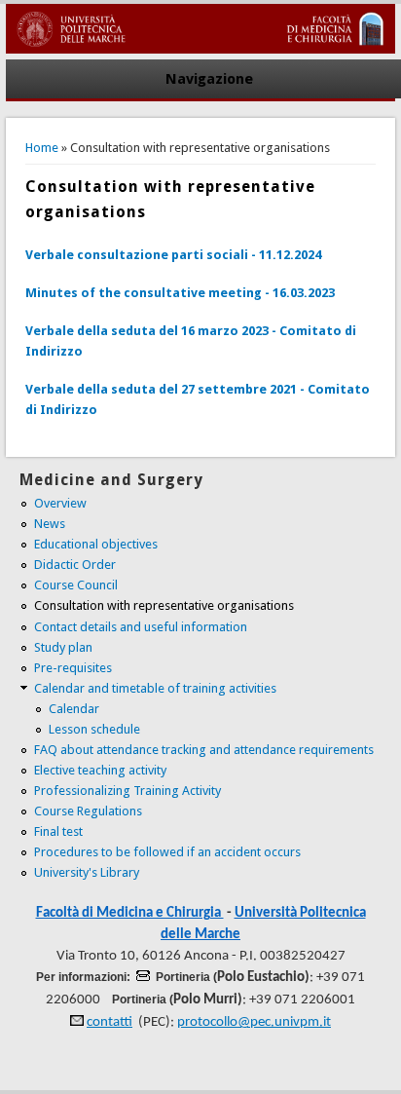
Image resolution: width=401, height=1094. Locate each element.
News (49, 523)
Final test (58, 831)
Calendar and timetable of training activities (155, 688)
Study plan (63, 647)
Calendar (74, 708)
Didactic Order (75, 564)
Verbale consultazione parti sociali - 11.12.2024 (173, 254)
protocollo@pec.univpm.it (254, 1022)
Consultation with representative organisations (164, 605)
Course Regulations (88, 811)
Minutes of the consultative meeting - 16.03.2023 (180, 292)
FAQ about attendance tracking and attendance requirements (204, 749)
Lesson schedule (94, 729)
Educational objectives (96, 544)
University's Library (86, 872)
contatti (109, 1022)
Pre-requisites (73, 667)
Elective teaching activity (100, 770)
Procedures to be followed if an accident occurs (167, 852)
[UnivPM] (200, 49)
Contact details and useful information (140, 627)
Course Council (76, 585)
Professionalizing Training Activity (127, 790)
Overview (60, 503)
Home (41, 147)
